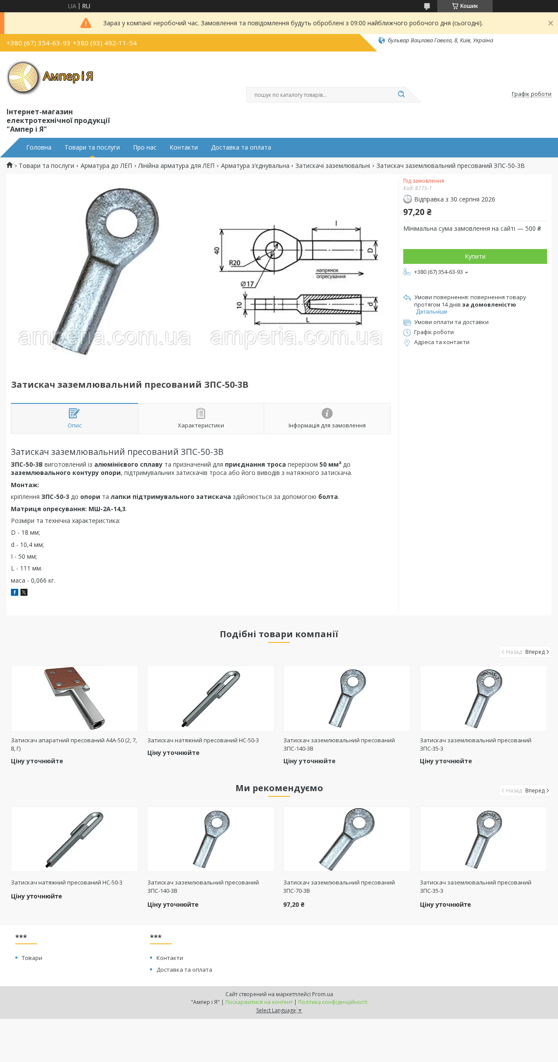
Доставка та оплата (241, 147)
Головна (38, 147)
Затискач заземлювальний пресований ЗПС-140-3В (203, 886)
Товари (32, 958)
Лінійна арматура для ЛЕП (176, 166)
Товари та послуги (92, 147)
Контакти (184, 147)
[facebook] (14, 593)
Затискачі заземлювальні (333, 166)
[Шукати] (401, 94)
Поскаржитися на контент (259, 1002)
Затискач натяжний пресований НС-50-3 (203, 740)
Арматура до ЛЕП (106, 166)
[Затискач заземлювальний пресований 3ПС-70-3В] (347, 839)
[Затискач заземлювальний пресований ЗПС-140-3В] (347, 699)
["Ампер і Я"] (50, 77)
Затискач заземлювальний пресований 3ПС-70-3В (339, 886)
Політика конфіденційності (332, 1002)
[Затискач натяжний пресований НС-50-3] (211, 699)
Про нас (145, 147)
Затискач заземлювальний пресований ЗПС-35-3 (475, 886)
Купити (475, 256)
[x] (23, 593)
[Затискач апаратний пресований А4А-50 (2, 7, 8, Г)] (74, 699)
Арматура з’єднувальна (255, 166)
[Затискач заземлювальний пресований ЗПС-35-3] (483, 699)
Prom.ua (322, 994)
